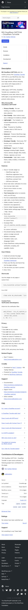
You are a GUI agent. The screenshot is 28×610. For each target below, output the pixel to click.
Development (7, 59)
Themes (17, 547)
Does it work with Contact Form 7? (12, 423)
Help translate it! (14, 12)
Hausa (7, 586)
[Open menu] (25, 2)
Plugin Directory (6, 7)
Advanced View (6, 511)
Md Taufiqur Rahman (9, 37)
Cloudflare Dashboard (10, 260)
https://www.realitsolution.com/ (13, 359)
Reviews (5, 51)
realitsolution (8, 474)
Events (17, 560)
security (15, 507)
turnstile (24, 507)
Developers (5, 563)
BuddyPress (6, 579)
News (3, 547)
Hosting (4, 550)
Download (5, 41)
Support (5, 63)
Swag (17, 566)
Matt (4, 574)
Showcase (18, 544)
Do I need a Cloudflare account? (11, 408)
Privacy (4, 552)
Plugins (17, 550)
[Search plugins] (18, 17)
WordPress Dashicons (15, 374)
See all (24, 523)
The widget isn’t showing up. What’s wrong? (9, 443)
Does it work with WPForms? (10, 418)
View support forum (7, 535)
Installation (6, 55)
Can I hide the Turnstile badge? (10, 448)
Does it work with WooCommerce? (12, 428)
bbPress (5, 576)
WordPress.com (7, 571)
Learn (3, 558)
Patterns (17, 552)
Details (5, 47)
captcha (18, 503)
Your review (5, 523)
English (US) (23, 500)
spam (19, 507)
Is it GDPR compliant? (8, 433)
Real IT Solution (16, 367)
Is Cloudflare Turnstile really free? (11, 413)
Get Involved (18, 558)
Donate (18, 563)
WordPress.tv (6, 566)
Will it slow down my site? (9, 438)
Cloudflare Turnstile (19, 74)
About (3, 544)
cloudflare (23, 503)
